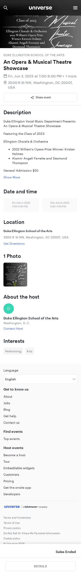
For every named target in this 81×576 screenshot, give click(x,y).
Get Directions (14, 243)
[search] (5, 8)
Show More (11, 177)
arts (29, 351)
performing (13, 351)
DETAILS (40, 566)
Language (10, 370)
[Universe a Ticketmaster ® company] (40, 507)
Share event (43, 97)
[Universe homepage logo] (40, 8)
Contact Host (13, 328)
